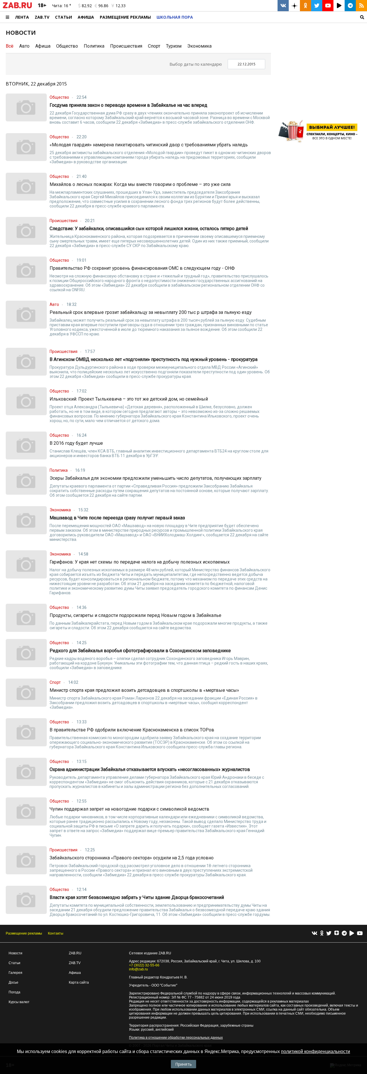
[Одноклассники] (322, 933)
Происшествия (126, 46)
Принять (183, 1064)
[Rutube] (352, 933)
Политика (94, 46)
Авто (24, 46)
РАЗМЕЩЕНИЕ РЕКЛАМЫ (125, 17)
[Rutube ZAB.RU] (339, 5)
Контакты (55, 933)
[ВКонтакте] (314, 933)
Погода (14, 992)
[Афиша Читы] (320, 144)
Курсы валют (19, 1002)
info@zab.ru (138, 969)
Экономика (199, 46)
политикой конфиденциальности (315, 1051)
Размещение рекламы (24, 933)
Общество (67, 46)
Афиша (86, 17)
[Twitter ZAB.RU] (316, 5)
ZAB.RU (75, 953)
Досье (13, 982)
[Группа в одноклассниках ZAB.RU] (305, 5)
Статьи (63, 17)
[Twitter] (329, 933)
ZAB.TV (42, 17)
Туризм (173, 46)
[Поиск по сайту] (281, 17)
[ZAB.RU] (17, 7)
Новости (15, 953)
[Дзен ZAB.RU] (294, 5)
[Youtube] (360, 933)
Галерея (15, 973)
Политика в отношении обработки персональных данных (176, 1038)
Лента (22, 17)
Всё (9, 46)
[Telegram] (344, 933)
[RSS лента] (361, 5)
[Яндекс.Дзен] (336, 934)
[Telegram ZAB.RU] (350, 5)
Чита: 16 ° (61, 5)
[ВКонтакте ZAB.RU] (283, 5)
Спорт (154, 46)
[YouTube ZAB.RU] (327, 5)
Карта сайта (79, 982)
